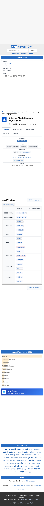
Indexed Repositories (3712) (22, 352)
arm (31, 449)
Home (4, 112)
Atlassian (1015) (8, 205)
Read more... (22, 490)
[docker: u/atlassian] (8, 76)
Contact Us (19, 503)
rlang (33, 466)
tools (15, 472)
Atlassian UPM (7, 64)
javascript (20, 460)
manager (23, 146)
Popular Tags (22, 445)
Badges (15, 133)
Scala (14, 485)
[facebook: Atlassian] (16, 76)
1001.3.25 (20, 230)
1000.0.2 (20, 281)
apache (20, 449)
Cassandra (37, 485)
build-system (15, 452)
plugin (9, 146)
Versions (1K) (17, 129)
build (5, 452)
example (7, 458)
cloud (7, 455)
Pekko (28, 485)
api (26, 449)
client (32, 452)
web (22, 472)
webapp (28, 472)
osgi (38, 463)
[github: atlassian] (3, 76)
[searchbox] (17, 50)
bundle (25, 452)
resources (26, 466)
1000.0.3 (20, 277)
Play (18, 485)
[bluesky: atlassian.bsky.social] (24, 76)
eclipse (36, 455)
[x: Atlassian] (11, 76)
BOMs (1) (6, 133)
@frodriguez (30, 481)
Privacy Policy (29, 503)
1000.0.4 (20, 273)
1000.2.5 (20, 268)
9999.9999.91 (21, 213)
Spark (23, 485)
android (12, 449)
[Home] (22, 48)
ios (14, 460)
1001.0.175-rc (21, 255)
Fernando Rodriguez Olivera (30, 499)
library (38, 460)
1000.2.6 (20, 264)
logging (7, 463)
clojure (38, 452)
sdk (37, 466)
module (28, 463)
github (31, 457)
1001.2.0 (19, 234)
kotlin (32, 460)
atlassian (15, 146)
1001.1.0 (19, 243)
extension (14, 457)
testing (37, 469)
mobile (20, 463)
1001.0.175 (20, 251)
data (22, 455)
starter (30, 469)
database (29, 455)
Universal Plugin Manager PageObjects (21, 119)
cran (18, 455)
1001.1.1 (19, 238)
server (6, 469)
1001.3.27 (20, 221)
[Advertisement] (22, 22)
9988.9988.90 (21, 217)
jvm (26, 460)
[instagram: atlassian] (21, 76)
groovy (6, 460)
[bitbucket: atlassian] (6, 76)
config (12, 455)
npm (34, 463)
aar (6, 449)
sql (25, 469)
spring (20, 469)
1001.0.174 (20, 260)
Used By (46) (29, 129)
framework (23, 457)
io (11, 460)
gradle (37, 457)
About (31, 53)
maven (13, 463)
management (33, 146)
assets (37, 449)
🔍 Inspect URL (18, 160)
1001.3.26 (20, 226)
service (13, 469)
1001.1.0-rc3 (21, 247)
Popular (24, 53)
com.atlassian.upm (13, 112)
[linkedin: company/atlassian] (14, 76)
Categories (15, 53)
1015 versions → (35, 200)
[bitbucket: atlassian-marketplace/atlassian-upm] (14, 165)
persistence (9, 466)
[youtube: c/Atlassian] (19, 76)
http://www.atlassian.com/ (22, 157)
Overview (6, 129)
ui (18, 472)
